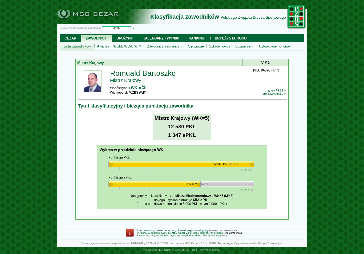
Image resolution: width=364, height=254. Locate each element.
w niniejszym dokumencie (223, 230)
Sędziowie (196, 46)
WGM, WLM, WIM (127, 46)
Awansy (103, 46)
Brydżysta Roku (230, 38)
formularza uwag (233, 233)
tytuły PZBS (276, 90)
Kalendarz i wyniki (161, 38)
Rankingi (197, 38)
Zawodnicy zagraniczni (164, 46)
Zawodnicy (96, 38)
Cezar (70, 38)
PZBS (181, 250)
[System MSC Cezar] (97, 22)
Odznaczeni (244, 46)
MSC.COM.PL (166, 250)
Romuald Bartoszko (143, 73)
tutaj (224, 235)
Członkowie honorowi (275, 46)
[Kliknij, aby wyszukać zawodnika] (133, 28)
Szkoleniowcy (219, 46)
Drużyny (124, 38)
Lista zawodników (77, 46)
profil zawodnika (273, 93)
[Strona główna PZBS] (296, 28)
